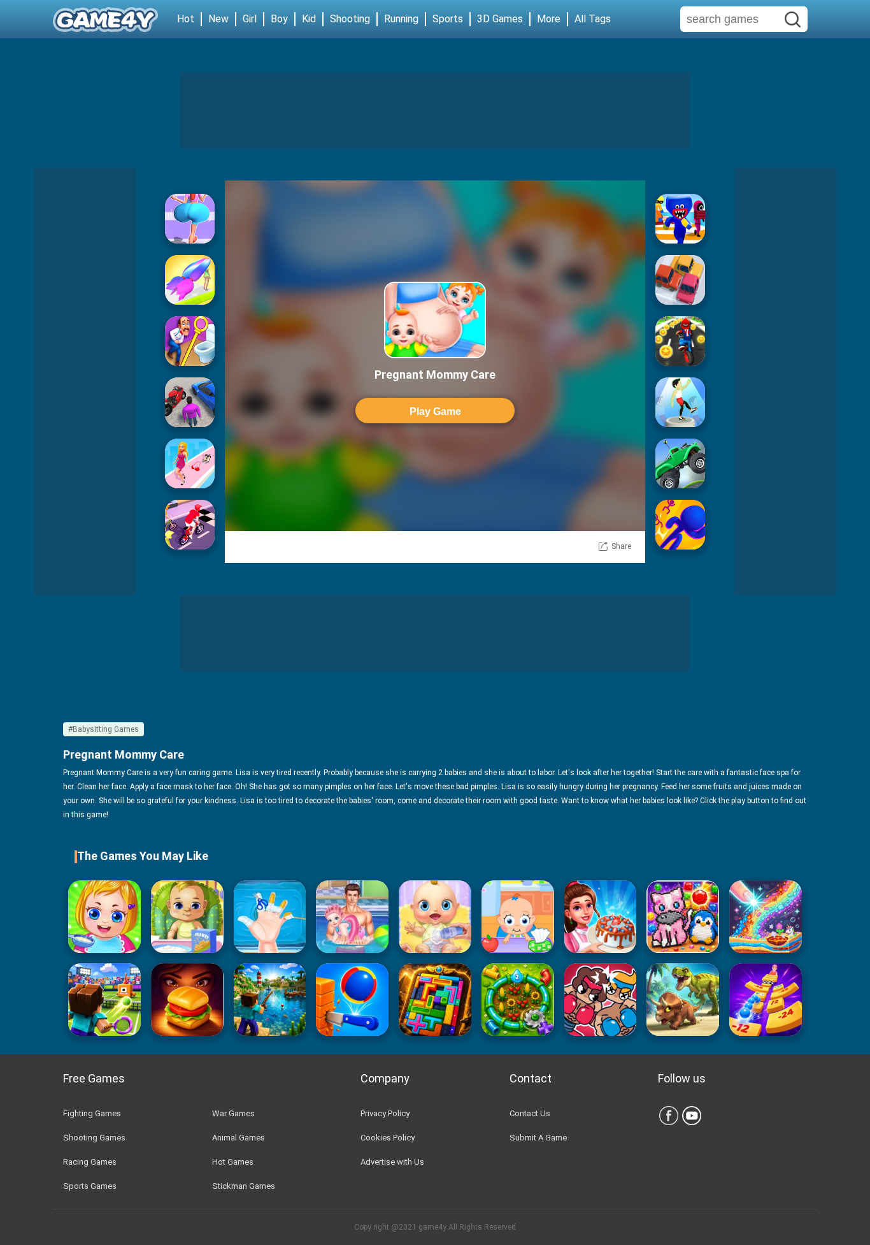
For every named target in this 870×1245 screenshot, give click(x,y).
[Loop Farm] (517, 999)
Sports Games (90, 1186)
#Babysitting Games (103, 729)
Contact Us (530, 1113)
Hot (185, 19)
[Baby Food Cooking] (104, 916)
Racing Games (90, 1162)
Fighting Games (92, 1113)
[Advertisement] (435, 110)
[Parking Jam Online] (680, 280)
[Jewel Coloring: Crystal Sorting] (682, 916)
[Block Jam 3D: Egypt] (435, 999)
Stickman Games (243, 1186)
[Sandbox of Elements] (765, 916)
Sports (447, 19)
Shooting (350, 19)
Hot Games (232, 1162)
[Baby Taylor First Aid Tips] (270, 916)
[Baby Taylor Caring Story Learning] (352, 916)
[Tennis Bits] (104, 999)
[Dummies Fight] (600, 999)
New (218, 19)
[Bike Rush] (190, 525)
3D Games (500, 19)
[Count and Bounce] (765, 999)
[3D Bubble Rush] (680, 525)
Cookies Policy (387, 1137)
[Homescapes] (190, 341)
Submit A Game (538, 1137)
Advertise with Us (392, 1162)
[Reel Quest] (270, 999)
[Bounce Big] (190, 219)
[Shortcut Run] (680, 219)
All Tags (592, 19)
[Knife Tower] (352, 999)
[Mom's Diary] (600, 916)
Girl (250, 19)
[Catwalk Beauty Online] (190, 463)
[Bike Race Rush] (680, 341)
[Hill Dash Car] (680, 463)
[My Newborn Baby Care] (435, 916)
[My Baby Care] (187, 916)
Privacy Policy (385, 1113)
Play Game (435, 411)
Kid (309, 19)
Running (401, 19)
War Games (233, 1113)
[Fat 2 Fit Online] (680, 402)
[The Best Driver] (190, 402)
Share (621, 546)
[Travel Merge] (187, 999)
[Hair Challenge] (190, 280)
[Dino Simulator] (682, 999)
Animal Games (238, 1137)
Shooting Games (94, 1137)
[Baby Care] (517, 916)
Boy (279, 19)
